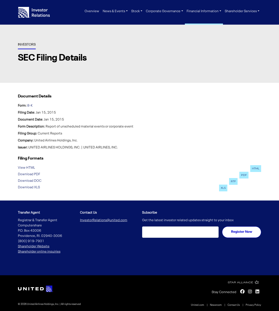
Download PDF (29, 174)
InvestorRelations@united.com (103, 220)
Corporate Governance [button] (163, 11)
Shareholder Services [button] (241, 11)
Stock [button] (135, 11)
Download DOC (29, 180)
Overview (92, 11)
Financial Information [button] (203, 11)
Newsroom (216, 305)
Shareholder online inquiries (39, 251)
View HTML (26, 168)
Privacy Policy (253, 305)
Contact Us (234, 305)
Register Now (241, 232)
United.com (197, 305)
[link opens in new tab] (35, 288)
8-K (30, 105)
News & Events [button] (114, 11)
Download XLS (29, 187)
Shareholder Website (33, 246)
